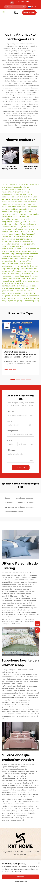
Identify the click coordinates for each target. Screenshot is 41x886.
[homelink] (15, 12)
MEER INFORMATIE (10, 155)
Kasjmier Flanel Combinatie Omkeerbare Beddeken (31, 167)
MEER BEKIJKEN (10, 370)
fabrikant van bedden (26, 503)
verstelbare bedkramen (14, 512)
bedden (8, 498)
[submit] (24, 7)
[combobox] (12, 444)
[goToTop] (37, 630)
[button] (12, 379)
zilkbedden (9, 503)
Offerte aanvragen (29, 12)
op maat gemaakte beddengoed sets (19, 507)
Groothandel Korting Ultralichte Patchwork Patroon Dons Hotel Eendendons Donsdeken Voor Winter (10, 167)
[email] (37, 623)
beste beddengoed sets (24, 498)
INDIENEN (20, 467)
